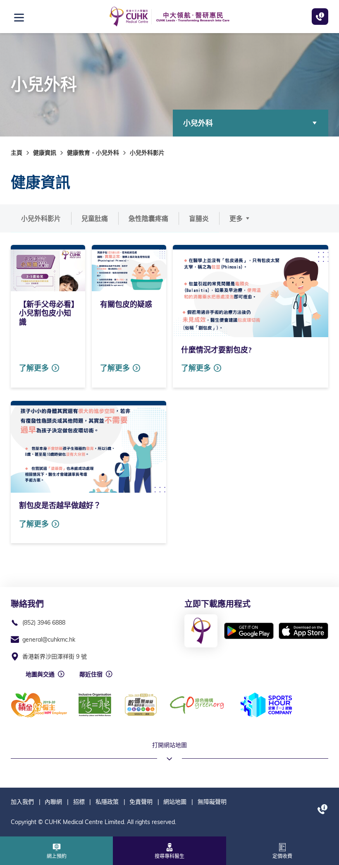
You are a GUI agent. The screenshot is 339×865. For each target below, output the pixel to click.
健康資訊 (44, 152)
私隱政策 (107, 801)
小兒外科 (198, 123)
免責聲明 (141, 801)
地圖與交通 (40, 674)
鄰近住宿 (91, 674)
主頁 (16, 152)
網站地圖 (174, 801)
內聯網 (53, 801)
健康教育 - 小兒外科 (93, 152)
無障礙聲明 (212, 801)
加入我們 (22, 801)
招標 (79, 801)
